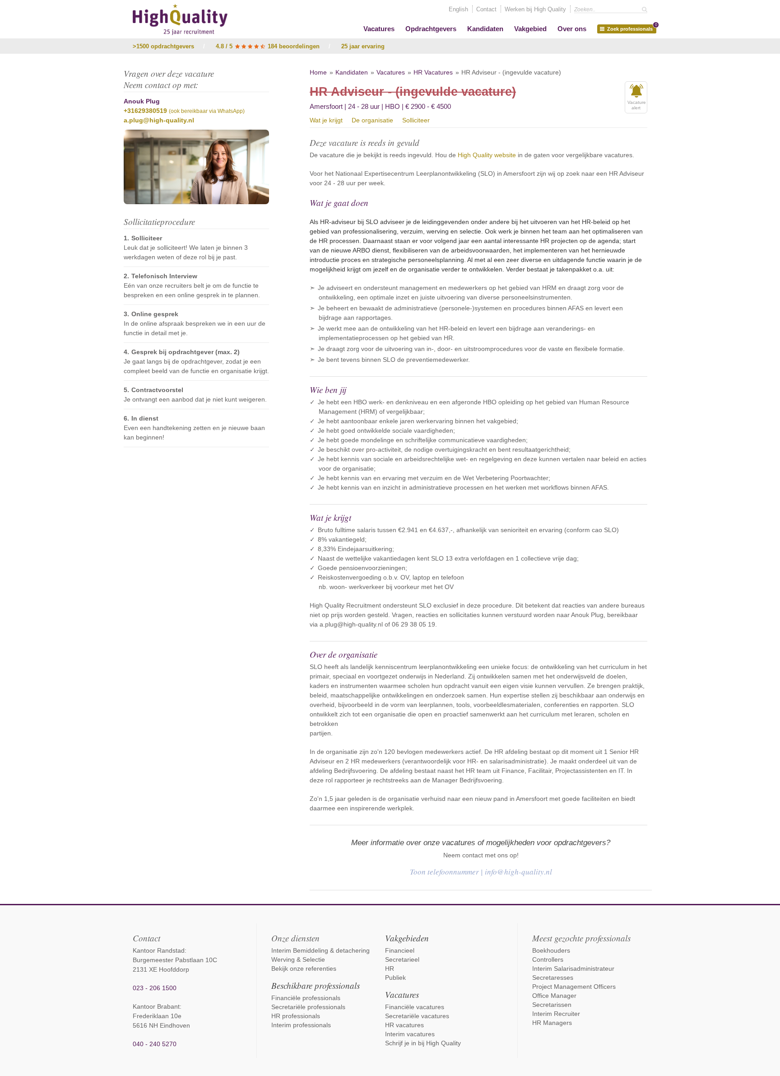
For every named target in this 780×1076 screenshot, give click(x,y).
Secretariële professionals (308, 1007)
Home (318, 72)
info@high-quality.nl (518, 871)
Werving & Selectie (298, 959)
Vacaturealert (636, 105)
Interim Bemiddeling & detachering (320, 950)
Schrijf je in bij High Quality (423, 1043)
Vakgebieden (407, 938)
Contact (486, 9)
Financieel (399, 950)
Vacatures (379, 29)
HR (389, 968)
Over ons (571, 29)
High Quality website (487, 155)
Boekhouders (551, 950)
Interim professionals (301, 1025)
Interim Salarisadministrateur (573, 968)
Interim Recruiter (556, 1013)
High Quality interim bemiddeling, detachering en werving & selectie (180, 19)
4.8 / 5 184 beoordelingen (268, 46)
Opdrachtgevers (430, 29)
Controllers (547, 959)
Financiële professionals (305, 997)
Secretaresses (552, 977)
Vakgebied (530, 29)
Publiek (395, 977)
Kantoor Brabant (156, 1006)
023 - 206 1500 (154, 988)
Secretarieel (402, 959)
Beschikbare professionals (315, 985)
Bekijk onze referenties (303, 968)
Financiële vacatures (414, 1007)
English (458, 9)
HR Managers (552, 1022)
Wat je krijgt (326, 120)
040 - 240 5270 (154, 1044)
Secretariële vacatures (417, 1016)
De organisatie (372, 120)
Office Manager (554, 995)
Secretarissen (551, 1004)
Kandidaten (485, 29)
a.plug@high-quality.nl (159, 120)
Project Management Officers (574, 986)
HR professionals (295, 1016)
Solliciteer (416, 120)
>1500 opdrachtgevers (163, 46)
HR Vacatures (433, 72)
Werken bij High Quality (535, 9)
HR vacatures (404, 1025)
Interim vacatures (410, 1034)
